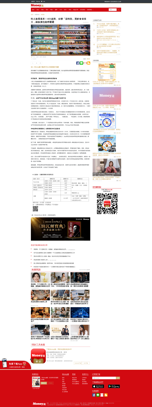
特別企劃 (64, 389)
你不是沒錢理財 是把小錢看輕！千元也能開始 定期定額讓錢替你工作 (59, 321)
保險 (42, 9)
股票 (33, 9)
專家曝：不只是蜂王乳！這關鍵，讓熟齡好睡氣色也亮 (40, 285)
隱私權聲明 (85, 383)
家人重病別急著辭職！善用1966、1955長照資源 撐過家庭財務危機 (60, 286)
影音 (65, 9)
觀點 (51, 9)
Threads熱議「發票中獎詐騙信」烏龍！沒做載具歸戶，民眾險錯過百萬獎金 (108, 25)
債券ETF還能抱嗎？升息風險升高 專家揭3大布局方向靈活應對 (40, 338)
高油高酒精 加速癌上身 (39, 302)
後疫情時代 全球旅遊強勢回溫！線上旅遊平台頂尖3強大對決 (108, 37)
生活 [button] (61, 9)
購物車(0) (108, 1)
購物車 (84, 379)
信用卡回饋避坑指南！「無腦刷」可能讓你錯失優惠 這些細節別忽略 (108, 51)
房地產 (63, 383)
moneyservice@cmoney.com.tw (71, 403)
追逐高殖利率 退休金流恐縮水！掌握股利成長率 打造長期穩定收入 (79, 303)
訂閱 (118, 378)
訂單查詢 (84, 377)
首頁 (32, 14)
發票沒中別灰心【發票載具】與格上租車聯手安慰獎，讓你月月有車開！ (107, 154)
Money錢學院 (75, 383)
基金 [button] (38, 9)
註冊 (120, 1)
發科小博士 (101, 27)
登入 (117, 1)
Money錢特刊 (75, 381)
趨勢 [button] (56, 9)
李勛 (100, 47)
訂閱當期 (50, 383)
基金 (63, 379)
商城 (70, 9)
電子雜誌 (84, 381)
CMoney (38, 1)
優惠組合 (44, 383)
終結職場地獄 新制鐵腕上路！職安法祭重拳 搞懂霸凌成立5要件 (79, 286)
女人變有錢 (65, 391)
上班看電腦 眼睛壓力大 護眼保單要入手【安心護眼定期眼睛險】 (79, 338)
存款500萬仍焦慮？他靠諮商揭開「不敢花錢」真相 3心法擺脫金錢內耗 (106, 178)
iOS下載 (86, 363)
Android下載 (78, 363)
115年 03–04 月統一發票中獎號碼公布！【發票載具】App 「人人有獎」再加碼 (107, 106)
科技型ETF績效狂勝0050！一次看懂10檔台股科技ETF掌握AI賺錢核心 (79, 321)
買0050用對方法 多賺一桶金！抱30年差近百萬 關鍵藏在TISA (60, 303)
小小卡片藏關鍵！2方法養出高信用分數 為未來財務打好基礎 (108, 45)
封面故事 (64, 387)
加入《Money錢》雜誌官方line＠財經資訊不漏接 (45, 67)
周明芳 (88, 59)
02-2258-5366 (54, 403)
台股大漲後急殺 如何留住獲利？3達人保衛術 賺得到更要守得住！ (60, 338)
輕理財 (42, 14)
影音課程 (113, 1)
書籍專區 (89, 9)
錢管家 (33, 1)
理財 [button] (47, 9)
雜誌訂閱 (75, 9)
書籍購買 (74, 379)
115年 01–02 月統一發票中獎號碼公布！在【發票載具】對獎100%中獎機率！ (106, 82)
